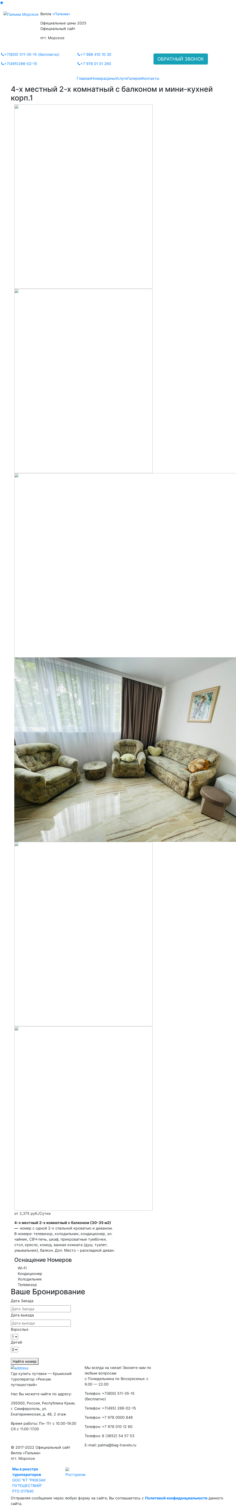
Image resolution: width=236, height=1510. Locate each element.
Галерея (134, 78)
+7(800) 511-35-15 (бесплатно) (31, 54)
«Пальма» (61, 14)
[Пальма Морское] (20, 14)
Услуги (121, 78)
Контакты (150, 78)
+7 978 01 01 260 (95, 63)
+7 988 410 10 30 (95, 54)
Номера (98, 78)
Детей (16, 1342)
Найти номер (25, 1361)
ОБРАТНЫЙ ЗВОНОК (180, 59)
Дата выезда (22, 1315)
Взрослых (20, 1329)
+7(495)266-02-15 (20, 63)
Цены (110, 78)
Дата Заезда (22, 1300)
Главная (84, 78)
